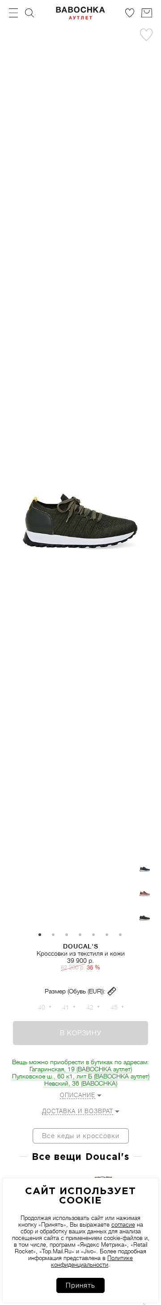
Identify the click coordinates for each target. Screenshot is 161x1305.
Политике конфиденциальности (92, 1261)
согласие (123, 1224)
